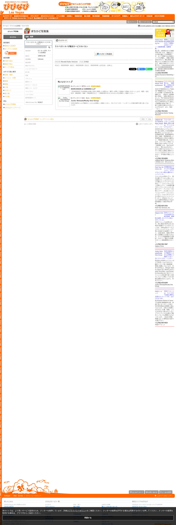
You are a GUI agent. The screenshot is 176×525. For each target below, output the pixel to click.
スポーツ (8, 90)
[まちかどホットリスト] (47, 16)
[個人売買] (86, 16)
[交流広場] (148, 16)
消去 (149, 119)
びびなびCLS (8, 507)
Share (142, 69)
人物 (6, 87)
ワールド (6, 26)
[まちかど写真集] (158, 16)
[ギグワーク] (7, 18)
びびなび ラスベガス (139, 507)
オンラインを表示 (11, 49)
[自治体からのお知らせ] (20, 16)
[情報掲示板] (78, 16)
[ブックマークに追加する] (61, 40)
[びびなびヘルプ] (30, 18)
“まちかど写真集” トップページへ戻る (40, 119)
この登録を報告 (31, 124)
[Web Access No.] (19, 18)
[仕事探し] (69, 16)
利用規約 (7, 496)
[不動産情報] (105, 16)
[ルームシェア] (115, 16)
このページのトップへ (145, 124)
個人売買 (76, 507)
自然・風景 (9, 75)
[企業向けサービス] (40, 18)
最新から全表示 (10, 45)
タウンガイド (50, 507)
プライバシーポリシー (33, 496)
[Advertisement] (13, 148)
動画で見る (9, 64)
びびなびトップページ (12, 107)
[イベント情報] (59, 16)
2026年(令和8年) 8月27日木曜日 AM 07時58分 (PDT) (157, 26)
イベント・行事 (10, 78)
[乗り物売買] (95, 16)
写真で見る (9, 61)
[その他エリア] (53, 18)
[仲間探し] (124, 16)
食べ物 (7, 93)
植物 (6, 84)
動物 (6, 81)
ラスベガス (25, 26)
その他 (7, 96)
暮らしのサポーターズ (109, 507)
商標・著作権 (18, 496)
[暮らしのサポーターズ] (136, 16)
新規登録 (13, 37)
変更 (143, 119)
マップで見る (9, 67)
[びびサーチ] (7, 16)
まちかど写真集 (13, 31)
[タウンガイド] (33, 16)
